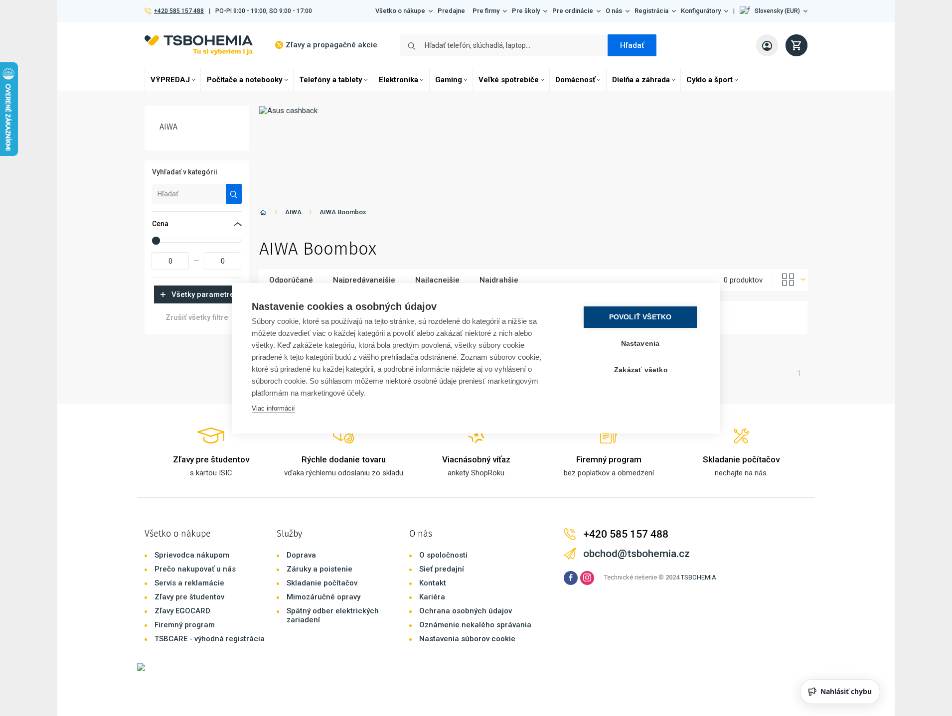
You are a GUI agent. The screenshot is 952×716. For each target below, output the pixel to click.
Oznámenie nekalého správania (475, 624)
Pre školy (526, 10)
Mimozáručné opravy (323, 596)
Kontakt (432, 582)
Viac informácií (273, 408)
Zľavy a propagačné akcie (331, 44)
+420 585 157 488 (179, 10)
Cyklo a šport (709, 79)
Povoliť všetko (640, 317)
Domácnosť (575, 79)
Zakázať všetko (641, 370)
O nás (614, 10)
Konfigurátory (701, 10)
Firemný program (185, 624)
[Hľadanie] (234, 194)
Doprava (301, 555)
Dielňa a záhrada (641, 79)
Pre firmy (486, 10)
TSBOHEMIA (698, 577)
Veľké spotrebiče (508, 79)
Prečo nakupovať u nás (195, 569)
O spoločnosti (443, 555)
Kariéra (432, 596)
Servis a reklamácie (189, 582)
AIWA (293, 212)
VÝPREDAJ (170, 79)
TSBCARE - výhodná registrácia (210, 638)
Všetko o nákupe (400, 10)
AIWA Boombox (342, 212)
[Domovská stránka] (263, 214)
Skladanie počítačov (322, 582)
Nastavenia (640, 343)
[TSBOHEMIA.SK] (199, 45)
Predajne (451, 10)
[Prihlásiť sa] (767, 45)
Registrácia (651, 10)
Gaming (448, 79)
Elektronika (398, 79)
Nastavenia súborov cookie (467, 638)
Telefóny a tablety (330, 79)
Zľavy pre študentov (189, 596)
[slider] (156, 241)
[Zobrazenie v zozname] (790, 280)
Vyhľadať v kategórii (184, 172)
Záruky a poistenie (319, 569)
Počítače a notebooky (245, 79)
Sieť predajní (441, 569)
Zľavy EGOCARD (182, 610)
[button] (773, 11)
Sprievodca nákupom (192, 555)
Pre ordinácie (572, 10)
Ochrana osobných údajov (465, 610)
